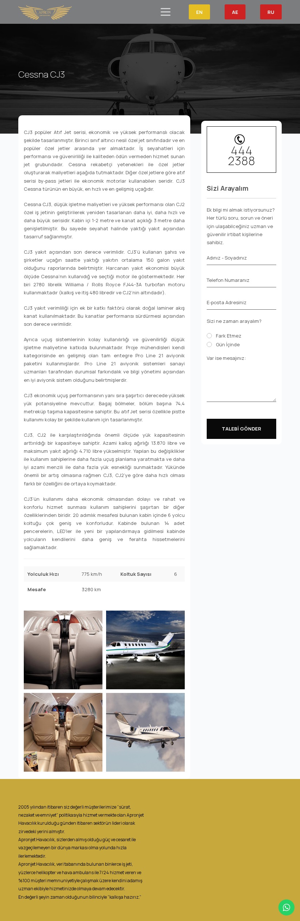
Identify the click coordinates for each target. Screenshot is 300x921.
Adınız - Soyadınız (227, 257)
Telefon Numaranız (228, 280)
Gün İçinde (228, 344)
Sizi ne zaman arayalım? (234, 321)
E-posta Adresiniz (227, 302)
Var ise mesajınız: (226, 358)
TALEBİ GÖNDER (241, 428)
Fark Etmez (228, 335)
